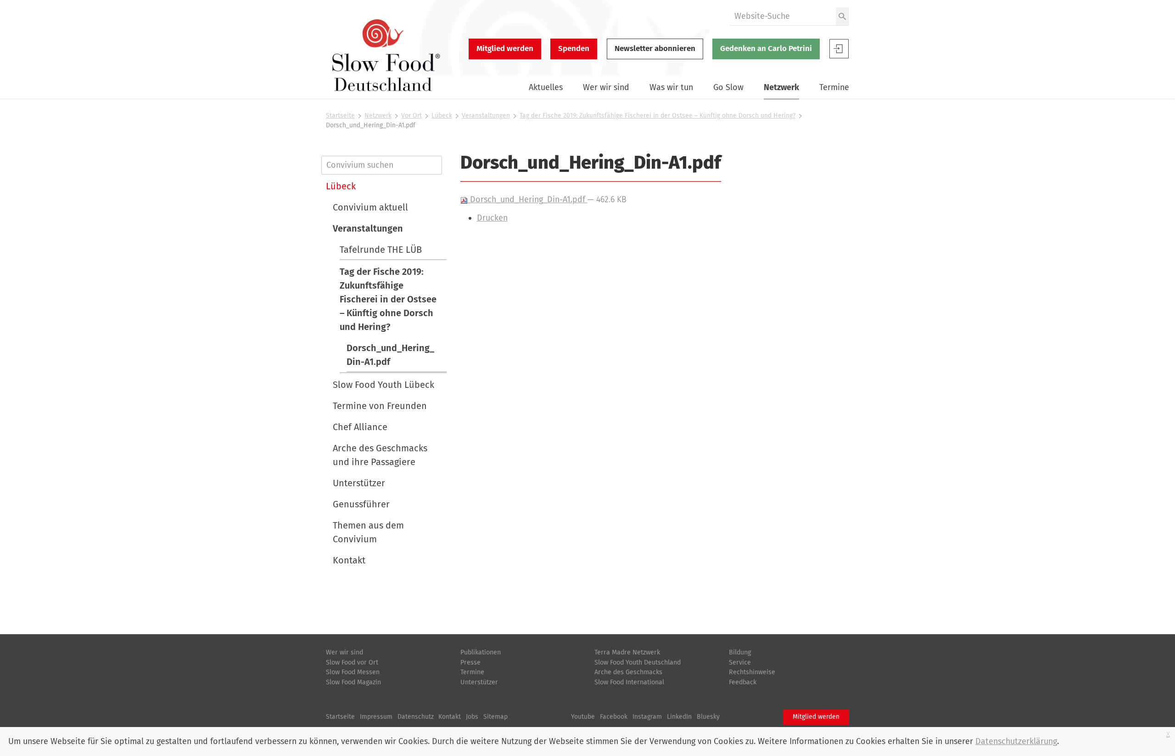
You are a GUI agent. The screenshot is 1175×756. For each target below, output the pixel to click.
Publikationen (480, 652)
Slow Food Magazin (353, 682)
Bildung (740, 652)
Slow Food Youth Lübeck (383, 384)
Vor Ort (411, 115)
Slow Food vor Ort (352, 662)
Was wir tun (671, 87)
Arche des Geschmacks (628, 672)
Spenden (573, 48)
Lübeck (441, 115)
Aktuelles (546, 87)
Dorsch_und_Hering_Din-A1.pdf (528, 199)
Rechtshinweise (752, 672)
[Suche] (842, 16)
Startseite (340, 115)
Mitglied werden (504, 48)
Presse (470, 662)
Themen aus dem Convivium (368, 532)
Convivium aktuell (370, 207)
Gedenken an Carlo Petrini (766, 48)
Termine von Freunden (380, 405)
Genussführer (361, 504)
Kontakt (349, 560)
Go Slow (728, 87)
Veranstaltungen (486, 115)
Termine (834, 87)
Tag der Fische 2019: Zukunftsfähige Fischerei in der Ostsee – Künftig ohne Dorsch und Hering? (657, 115)
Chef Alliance (360, 426)
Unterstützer (359, 483)
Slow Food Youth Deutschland (637, 662)
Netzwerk (781, 87)
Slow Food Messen (353, 672)
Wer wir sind (606, 87)
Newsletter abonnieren (655, 48)
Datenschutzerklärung (1016, 741)
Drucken (492, 218)
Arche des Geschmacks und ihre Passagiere (380, 455)
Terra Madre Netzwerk (627, 652)
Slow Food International (629, 682)
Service (740, 662)
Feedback (742, 682)
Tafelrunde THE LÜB (381, 249)
